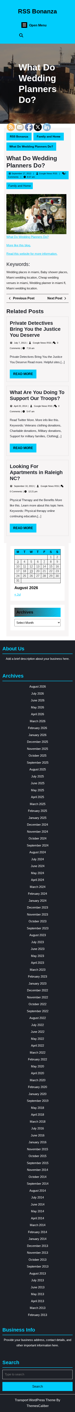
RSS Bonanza (37, 11)
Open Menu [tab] (38, 25)
